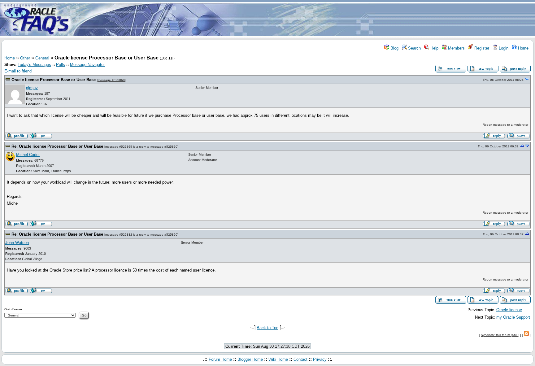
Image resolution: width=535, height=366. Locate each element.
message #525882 (118, 234)
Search (414, 48)
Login (503, 48)
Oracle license (509, 309)
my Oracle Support (513, 317)
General (42, 58)
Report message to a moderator (505, 124)
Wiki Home (278, 359)
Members (456, 48)
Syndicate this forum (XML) (500, 335)
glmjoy (32, 87)
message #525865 (118, 146)
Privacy (320, 359)
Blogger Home (250, 359)
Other (25, 58)
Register (481, 48)
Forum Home (220, 359)
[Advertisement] (304, 19)
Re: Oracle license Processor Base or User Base (57, 146)
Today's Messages (34, 64)
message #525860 (111, 80)
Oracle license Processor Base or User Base (54, 79)
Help (433, 48)
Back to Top (267, 327)
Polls (60, 64)
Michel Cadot (28, 154)
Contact (300, 359)
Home (522, 48)
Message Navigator (87, 64)
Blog (393, 48)
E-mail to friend (18, 71)
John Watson (17, 242)
